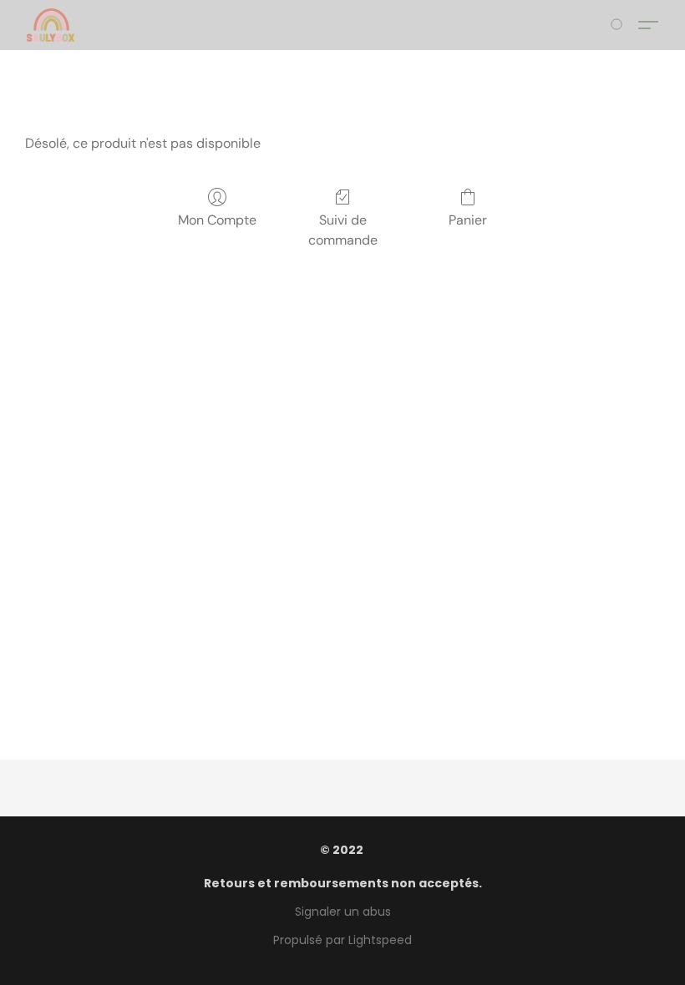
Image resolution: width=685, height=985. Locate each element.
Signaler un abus (343, 911)
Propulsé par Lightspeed (342, 940)
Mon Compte (217, 220)
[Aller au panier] (619, 25)
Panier (468, 220)
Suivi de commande (343, 230)
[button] (50, 25)
